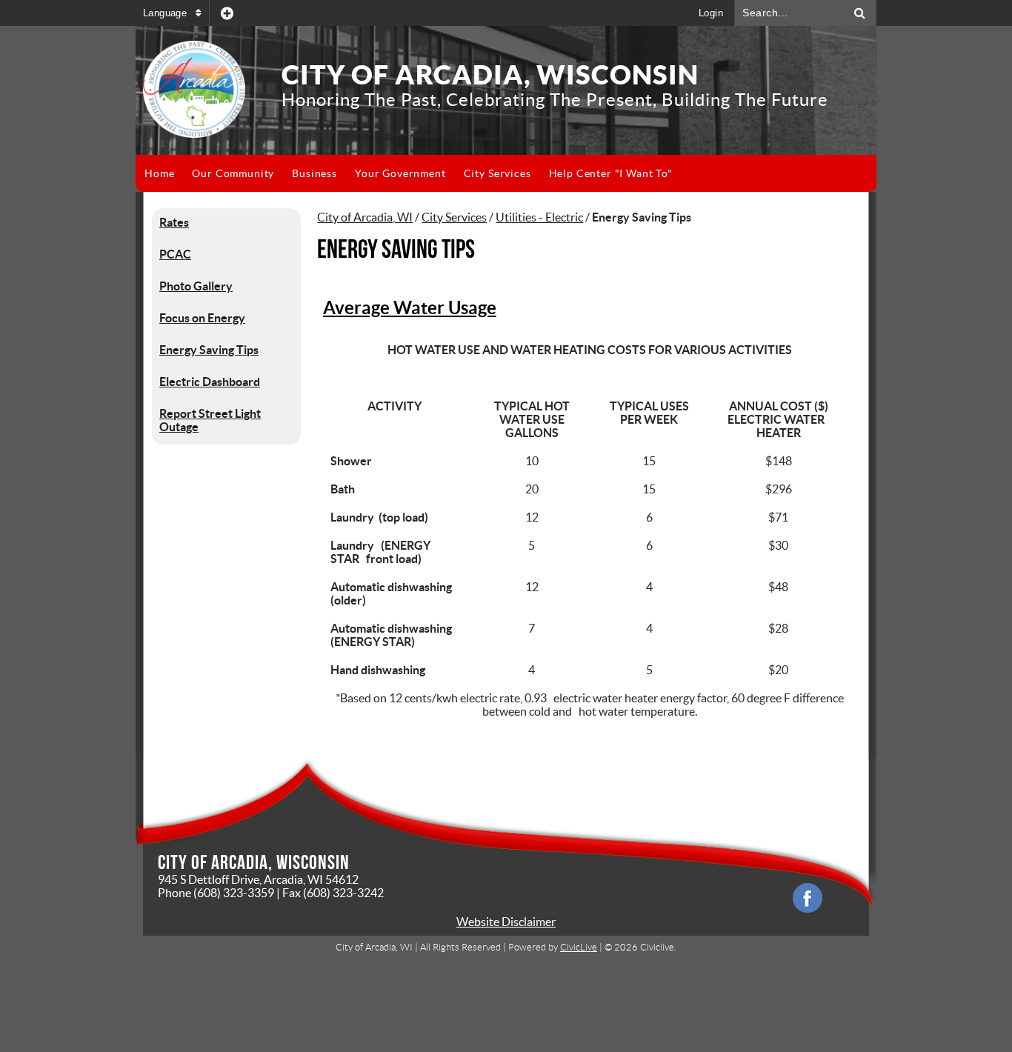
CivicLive (578, 947)
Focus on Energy (202, 317)
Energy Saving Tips (209, 349)
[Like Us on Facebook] (807, 898)
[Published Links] (227, 13)
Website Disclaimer (506, 921)
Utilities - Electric (539, 217)
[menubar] (409, 173)
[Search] (860, 13)
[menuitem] (159, 173)
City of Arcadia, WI (365, 217)
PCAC (175, 254)
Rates (174, 222)
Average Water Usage (409, 308)
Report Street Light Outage (210, 420)
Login (711, 13)
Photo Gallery (196, 286)
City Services (454, 217)
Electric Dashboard (209, 381)
